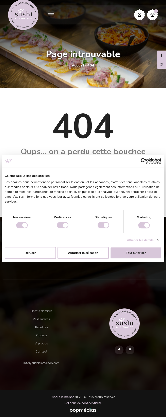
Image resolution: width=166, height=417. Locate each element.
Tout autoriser (136, 252)
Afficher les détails (140, 240)
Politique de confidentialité (83, 403)
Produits (42, 335)
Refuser (30, 252)
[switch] (62, 225)
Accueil (78, 65)
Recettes (41, 327)
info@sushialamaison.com (41, 363)
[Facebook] (161, 55)
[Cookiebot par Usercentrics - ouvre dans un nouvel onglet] (143, 161)
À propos (41, 343)
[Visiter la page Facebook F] (119, 349)
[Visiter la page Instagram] (130, 349)
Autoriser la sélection (83, 252)
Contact (41, 351)
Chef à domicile (41, 311)
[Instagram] (161, 64)
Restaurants (41, 319)
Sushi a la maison (62, 397)
